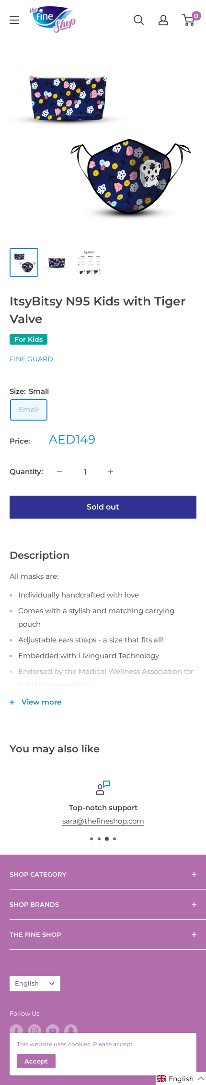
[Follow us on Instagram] (34, 1031)
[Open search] (139, 20)
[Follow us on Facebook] (16, 1031)
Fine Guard (31, 359)
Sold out (103, 506)
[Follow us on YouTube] (52, 1031)
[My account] (163, 20)
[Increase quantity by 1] (111, 472)
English (27, 983)
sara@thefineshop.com (103, 820)
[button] (181, 1078)
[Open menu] (14, 20)
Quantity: (26, 471)
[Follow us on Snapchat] (71, 1031)
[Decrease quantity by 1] (59, 472)
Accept (36, 1061)
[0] (189, 20)
